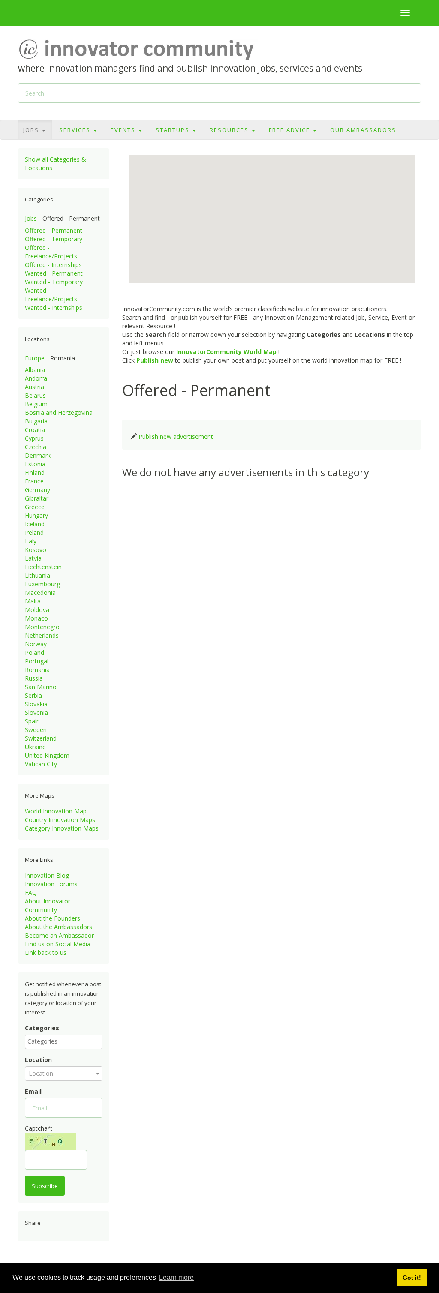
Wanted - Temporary (54, 282)
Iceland (35, 524)
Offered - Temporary (53, 239)
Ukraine (35, 747)
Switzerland (41, 738)
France (34, 481)
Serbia (33, 695)
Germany (37, 490)
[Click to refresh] (50, 1141)
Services (76, 130)
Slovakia (36, 704)
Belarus (35, 395)
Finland (35, 472)
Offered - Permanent (53, 230)
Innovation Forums (51, 884)
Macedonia (40, 592)
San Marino (41, 687)
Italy (30, 541)
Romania (37, 670)
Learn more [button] (176, 1277)
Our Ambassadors (363, 130)
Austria (34, 387)
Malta (33, 601)
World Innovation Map (56, 811)
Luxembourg (42, 584)
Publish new (154, 360)
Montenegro (42, 627)
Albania (35, 370)
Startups (174, 130)
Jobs (32, 130)
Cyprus (34, 438)
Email (33, 1091)
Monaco (36, 618)
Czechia (35, 447)
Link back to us (45, 952)
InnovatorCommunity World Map (226, 352)
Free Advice (290, 130)
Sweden (36, 730)
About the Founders (52, 918)
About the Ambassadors (58, 927)
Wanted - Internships (53, 307)
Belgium (36, 404)
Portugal (36, 661)
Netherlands (42, 635)
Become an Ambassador (59, 935)
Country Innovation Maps (60, 820)
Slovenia (36, 712)
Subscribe (45, 1186)
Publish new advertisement (175, 436)
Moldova (37, 610)
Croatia (35, 430)
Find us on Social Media (57, 944)
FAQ (31, 892)
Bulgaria (36, 421)
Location (38, 1060)
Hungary (36, 515)
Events (124, 130)
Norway (36, 644)
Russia (34, 678)
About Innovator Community (47, 905)
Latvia (33, 558)
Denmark (38, 455)
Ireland (34, 532)
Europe (35, 358)
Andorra (36, 378)
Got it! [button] (412, 1277)
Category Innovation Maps (62, 828)
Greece (35, 507)
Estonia (35, 464)
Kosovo (35, 550)
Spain (32, 721)
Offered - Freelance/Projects (51, 251)
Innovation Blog (47, 875)
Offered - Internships (53, 265)
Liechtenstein (43, 567)
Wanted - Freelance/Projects (51, 294)
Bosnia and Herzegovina (59, 412)
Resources (230, 130)
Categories (42, 1028)
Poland (34, 652)
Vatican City (41, 764)
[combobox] (63, 1042)
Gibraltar (36, 498)
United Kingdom (47, 755)
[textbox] (65, 1041)
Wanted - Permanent (54, 273)
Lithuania (37, 575)
